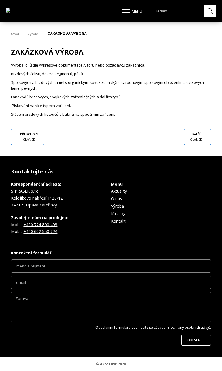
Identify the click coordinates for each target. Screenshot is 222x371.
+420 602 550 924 (40, 231)
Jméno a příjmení (111, 267)
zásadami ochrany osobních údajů (182, 327)
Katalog (118, 213)
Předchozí (29, 136)
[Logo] (32, 11)
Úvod (15, 34)
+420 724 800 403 (40, 224)
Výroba (33, 34)
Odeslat (194, 340)
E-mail (111, 284)
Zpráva (111, 308)
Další (196, 136)
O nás (116, 198)
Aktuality (119, 191)
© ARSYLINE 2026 (111, 363)
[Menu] (126, 11)
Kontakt (118, 221)
